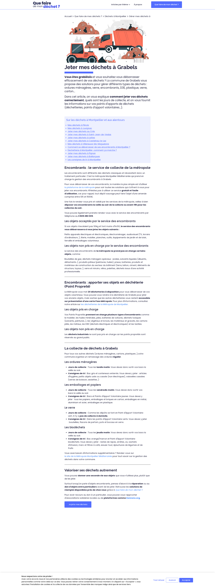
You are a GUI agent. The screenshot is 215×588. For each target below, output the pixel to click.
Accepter (186, 580)
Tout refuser (158, 580)
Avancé (172, 580)
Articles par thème (119, 4)
